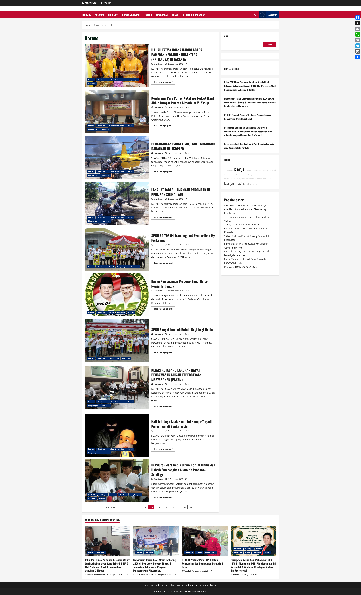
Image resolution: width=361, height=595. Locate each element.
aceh (260, 170)
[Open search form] (255, 14)
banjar (240, 169)
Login (213, 585)
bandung (248, 175)
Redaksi (187, 571)
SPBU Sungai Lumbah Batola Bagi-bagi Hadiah (117, 340)
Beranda (148, 585)
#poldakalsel (261, 179)
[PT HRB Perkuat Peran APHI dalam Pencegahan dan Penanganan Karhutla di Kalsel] (205, 541)
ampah (231, 170)
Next (192, 507)
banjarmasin (234, 183)
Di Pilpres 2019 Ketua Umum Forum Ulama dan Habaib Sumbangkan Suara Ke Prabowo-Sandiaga (117, 480)
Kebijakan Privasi (174, 585)
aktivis (235, 178)
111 (130, 507)
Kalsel (130, 125)
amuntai (273, 170)
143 (184, 507)
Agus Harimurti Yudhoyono (234, 175)
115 (158, 507)
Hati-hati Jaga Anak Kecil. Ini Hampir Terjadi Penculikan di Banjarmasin (117, 435)
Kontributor (158, 64)
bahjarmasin (265, 175)
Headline (86, 14)
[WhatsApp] (357, 34)
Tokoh (175, 14)
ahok (226, 170)
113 (144, 507)
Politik (148, 14)
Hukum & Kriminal (131, 14)
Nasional (99, 14)
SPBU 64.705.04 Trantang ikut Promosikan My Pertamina (117, 249)
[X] (357, 23)
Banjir (269, 179)
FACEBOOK (272, 14)
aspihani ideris (244, 179)
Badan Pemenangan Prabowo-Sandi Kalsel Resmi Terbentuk (117, 294)
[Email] (357, 29)
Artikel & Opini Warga (194, 14)
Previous (110, 507)
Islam (247, 552)
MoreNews (185, 591)
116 (165, 507)
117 (172, 507)
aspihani (248, 184)
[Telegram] (357, 45)
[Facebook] (357, 17)
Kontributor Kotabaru (96, 574)
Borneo (112, 14)
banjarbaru (256, 175)
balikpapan (228, 179)
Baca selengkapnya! (164, 83)
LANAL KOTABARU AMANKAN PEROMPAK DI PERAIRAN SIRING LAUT (117, 203)
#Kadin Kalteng (252, 170)
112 (137, 507)
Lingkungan (162, 14)
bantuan (253, 179)
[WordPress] (357, 51)
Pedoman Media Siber (196, 585)
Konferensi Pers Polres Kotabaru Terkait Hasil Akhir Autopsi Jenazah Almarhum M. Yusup (117, 111)
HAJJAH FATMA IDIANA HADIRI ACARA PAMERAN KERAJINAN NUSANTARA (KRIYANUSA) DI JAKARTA (117, 65)
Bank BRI (266, 170)
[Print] (357, 40)
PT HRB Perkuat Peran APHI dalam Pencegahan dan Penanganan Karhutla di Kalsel (203, 563)
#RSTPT (256, 184)
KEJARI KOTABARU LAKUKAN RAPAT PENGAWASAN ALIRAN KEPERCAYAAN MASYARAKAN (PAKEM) (117, 387)
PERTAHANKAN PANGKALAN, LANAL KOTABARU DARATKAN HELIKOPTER (117, 157)
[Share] (357, 57)
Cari (226, 36)
